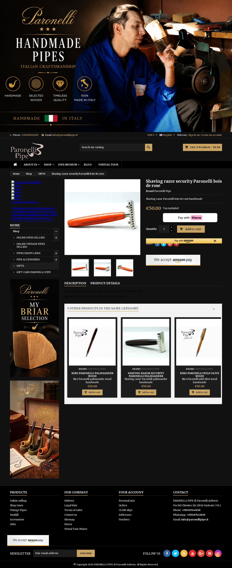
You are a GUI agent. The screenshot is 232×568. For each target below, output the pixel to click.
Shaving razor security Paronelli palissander (146, 375)
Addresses (125, 514)
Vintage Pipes (18, 510)
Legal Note (70, 505)
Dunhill (14, 514)
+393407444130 (29, 135)
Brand (150, 191)
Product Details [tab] (105, 283)
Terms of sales (73, 510)
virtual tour (108, 164)
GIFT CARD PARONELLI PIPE (33, 272)
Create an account (211, 135)
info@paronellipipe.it (65, 135)
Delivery (69, 500)
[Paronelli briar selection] (34, 327)
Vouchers (124, 519)
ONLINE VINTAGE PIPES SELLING (30, 245)
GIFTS (20, 265)
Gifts (13, 524)
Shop (47, 164)
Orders (123, 505)
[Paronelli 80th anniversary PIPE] (34, 429)
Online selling (18, 500)
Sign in (192, 135)
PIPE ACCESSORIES (28, 259)
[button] (184, 242)
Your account (131, 492)
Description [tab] (75, 283)
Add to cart (190, 229)
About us (30, 164)
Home (15, 225)
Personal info (127, 500)
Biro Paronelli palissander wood (92, 375)
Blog (88, 164)
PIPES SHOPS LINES (28, 253)
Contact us (70, 514)
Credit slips (125, 510)
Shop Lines (16, 505)
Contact (180, 492)
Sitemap (69, 519)
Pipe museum (67, 164)
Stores (68, 524)
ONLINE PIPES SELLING (30, 237)
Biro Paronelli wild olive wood (199, 375)
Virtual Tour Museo (75, 529)
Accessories (17, 519)
